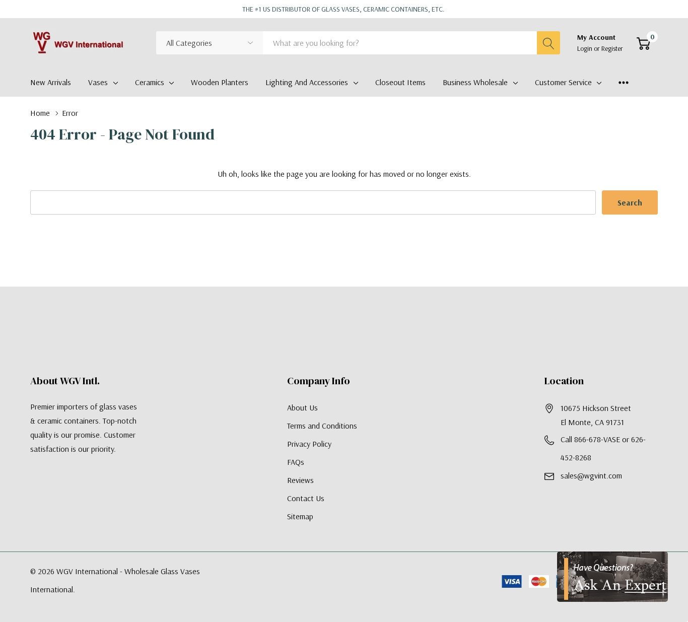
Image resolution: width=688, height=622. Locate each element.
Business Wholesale (475, 82)
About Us (302, 407)
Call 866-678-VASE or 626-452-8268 (603, 448)
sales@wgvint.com (591, 475)
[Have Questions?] (612, 576)
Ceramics (149, 82)
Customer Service (563, 82)
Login (585, 48)
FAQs (295, 462)
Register (612, 48)
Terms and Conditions (322, 426)
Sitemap (300, 516)
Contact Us (305, 498)
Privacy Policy (309, 444)
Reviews (300, 480)
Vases (98, 82)
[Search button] (548, 42)
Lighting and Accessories (306, 82)
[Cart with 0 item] (643, 43)
